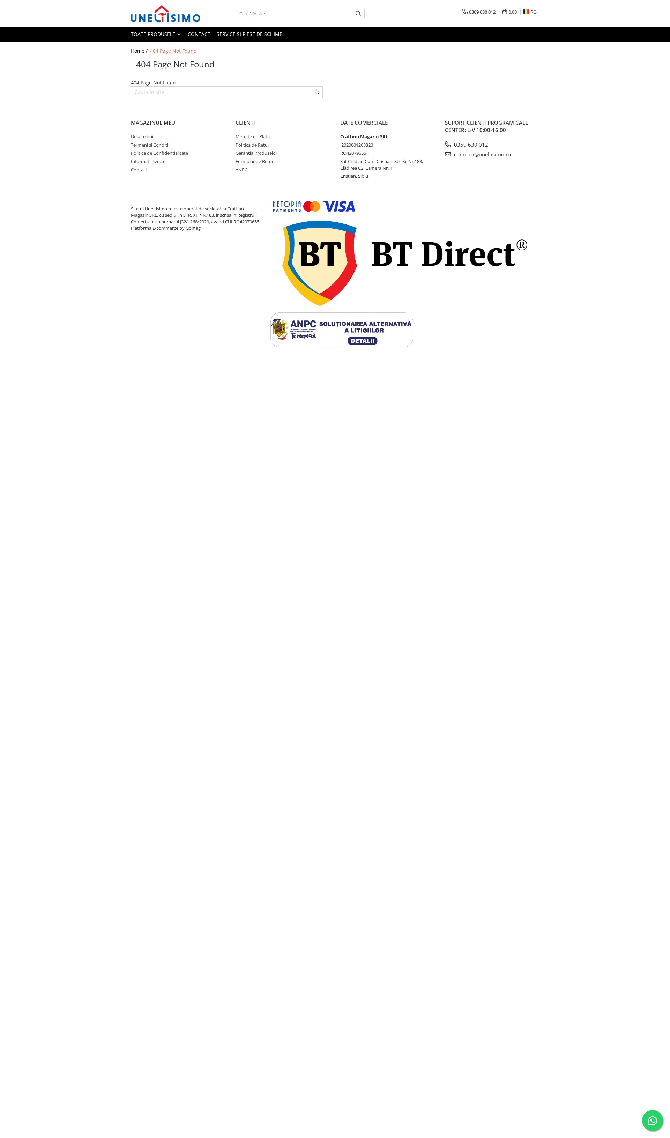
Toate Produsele (154, 34)
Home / (140, 50)
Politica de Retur (252, 145)
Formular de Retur (255, 161)
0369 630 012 (470, 144)
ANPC (241, 170)
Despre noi (142, 136)
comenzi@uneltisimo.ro (482, 154)
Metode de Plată (253, 136)
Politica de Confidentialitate (159, 153)
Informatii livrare (148, 161)
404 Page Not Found (173, 50)
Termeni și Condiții (150, 145)
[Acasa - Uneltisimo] (166, 13)
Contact (199, 34)
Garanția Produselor (256, 153)
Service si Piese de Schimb (250, 34)
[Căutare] (358, 13)
